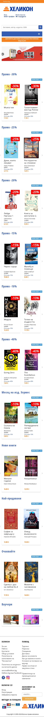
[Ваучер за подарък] (11, 619)
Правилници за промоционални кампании (29, 676)
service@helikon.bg (9, 670)
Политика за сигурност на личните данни (11, 665)
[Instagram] (8, 677)
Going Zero (9, 372)
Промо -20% (9, 180)
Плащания (26, 651)
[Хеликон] (18, 7)
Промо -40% (9, 339)
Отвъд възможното (30, 532)
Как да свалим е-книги (31, 658)
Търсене (25, 646)
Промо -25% (9, 127)
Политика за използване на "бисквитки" (8, 658)
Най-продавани (11, 498)
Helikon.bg (6, 1)
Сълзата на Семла (9, 426)
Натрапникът (30, 478)
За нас (4, 646)
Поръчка (25, 649)
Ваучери (7, 604)
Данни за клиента (29, 656)
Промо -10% (9, 286)
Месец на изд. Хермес (16, 392)
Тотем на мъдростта (29, 320)
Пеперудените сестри (31, 426)
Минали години (8, 479)
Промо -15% (9, 233)
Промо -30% (9, 74)
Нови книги (9, 445)
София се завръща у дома (9, 534)
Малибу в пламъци (28, 267)
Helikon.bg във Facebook (12, 673)
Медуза (7, 319)
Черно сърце (10, 266)
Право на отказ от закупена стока (29, 667)
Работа (4, 649)
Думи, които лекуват (10, 161)
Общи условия (8, 653)
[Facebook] (3, 677)
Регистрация (7, 692)
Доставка (25, 653)
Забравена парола (9, 695)
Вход (4, 690)
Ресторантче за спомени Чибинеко (30, 163)
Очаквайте (8, 551)
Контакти (5, 651)
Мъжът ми (9, 107)
